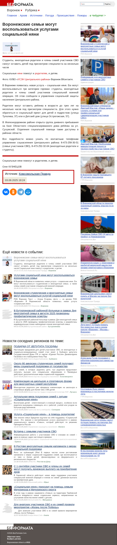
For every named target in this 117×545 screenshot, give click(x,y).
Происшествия (65, 15)
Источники (36, 15)
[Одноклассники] (13, 191)
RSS (28, 542)
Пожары (82, 15)
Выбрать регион (14, 539)
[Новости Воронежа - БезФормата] (17, 3)
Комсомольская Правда (35, 173)
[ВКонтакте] (5, 191)
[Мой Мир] (28, 191)
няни (20, 73)
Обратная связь (14, 537)
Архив (23, 15)
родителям (41, 73)
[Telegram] (20, 191)
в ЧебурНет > (98, 15)
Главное (12, 15)
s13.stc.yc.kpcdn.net (15, 53)
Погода (49, 15)
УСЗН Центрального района (33, 79)
